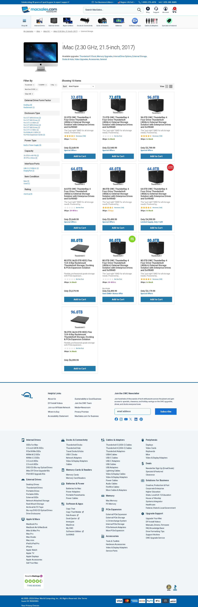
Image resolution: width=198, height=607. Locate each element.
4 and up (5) (28, 194)
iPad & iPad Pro (32, 543)
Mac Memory (111, 501)
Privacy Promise (82, 412)
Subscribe (165, 411)
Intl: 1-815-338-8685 (168, 2)
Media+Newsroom (83, 407)
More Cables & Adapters (116, 490)
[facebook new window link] (116, 419)
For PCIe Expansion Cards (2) (34, 135)
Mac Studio (31, 537)
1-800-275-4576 (149, 2)
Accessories (94, 59)
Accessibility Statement (58, 416)
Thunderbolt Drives (34, 488)
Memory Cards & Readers (79, 470)
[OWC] (39, 10)
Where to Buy (53, 412)
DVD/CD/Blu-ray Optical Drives (39, 467)
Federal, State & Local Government (161, 508)
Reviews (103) (81, 136)
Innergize (70, 522)
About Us (52, 399)
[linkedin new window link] (136, 419)
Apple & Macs (33, 519)
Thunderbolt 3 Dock (87, 56)
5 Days (111, 211)
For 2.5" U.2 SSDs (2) (31, 130)
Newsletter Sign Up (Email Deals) (160, 468)
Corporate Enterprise (155, 488)
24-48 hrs (74, 211)
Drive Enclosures (33, 514)
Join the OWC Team (83, 403)
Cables (69, 464)
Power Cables (72, 498)
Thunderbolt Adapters (115, 451)
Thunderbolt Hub (73, 448)
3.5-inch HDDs (32, 461)
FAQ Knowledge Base (155, 528)
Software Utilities (73, 531)
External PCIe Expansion (116, 514)
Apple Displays (32, 556)
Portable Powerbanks (75, 495)
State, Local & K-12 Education (158, 495)
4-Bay (52, 85)
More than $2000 (30, 89)
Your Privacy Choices (30, 605)
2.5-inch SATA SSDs (35, 448)
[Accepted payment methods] (146, 601)
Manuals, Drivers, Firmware (157, 525)
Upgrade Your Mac (154, 518)
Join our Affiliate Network (59, 407)
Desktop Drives (32, 484)
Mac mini (30, 540)
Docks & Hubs (68, 59)
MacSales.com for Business (87, 416)
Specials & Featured (154, 471)
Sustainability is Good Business (88, 399)
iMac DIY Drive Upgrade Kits (38, 471)
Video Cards (151, 448)
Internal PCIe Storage (115, 524)
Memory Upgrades (105, 56)
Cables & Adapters (115, 440)
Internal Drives (33, 440)
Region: (126, 2)
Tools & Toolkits (112, 541)
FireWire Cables (112, 487)
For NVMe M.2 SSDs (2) (32, 132)
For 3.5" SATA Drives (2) (32, 118)
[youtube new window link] (126, 419)
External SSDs (32, 497)
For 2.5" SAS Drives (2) (32, 127)
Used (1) (27, 184)
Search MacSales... (94, 9)
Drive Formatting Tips (155, 531)
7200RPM (41, 85)
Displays (149, 445)
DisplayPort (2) (29, 171)
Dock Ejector (71, 518)
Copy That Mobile (73, 512)
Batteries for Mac (73, 488)
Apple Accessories (34, 560)
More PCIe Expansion (115, 530)
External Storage (139, 56)
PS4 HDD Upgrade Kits (35, 474)
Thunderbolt (28, 85)
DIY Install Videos (55, 403)
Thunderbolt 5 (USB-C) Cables (119, 445)
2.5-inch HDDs (32, 464)
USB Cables (111, 464)
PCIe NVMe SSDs (33, 451)
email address (124, 411)
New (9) (26, 181)
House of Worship (153, 498)
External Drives (33, 479)
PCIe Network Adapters (116, 527)
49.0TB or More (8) (30, 158)
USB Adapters (112, 467)
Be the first (118, 136)
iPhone (29, 547)
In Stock (111, 139)
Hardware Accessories (115, 544)
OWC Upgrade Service (155, 538)
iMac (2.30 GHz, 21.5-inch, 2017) (65, 31)
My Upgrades (28, 31)
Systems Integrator (154, 501)
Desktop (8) (28, 105)
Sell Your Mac (32, 563)
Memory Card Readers (76, 478)
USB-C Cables (112, 458)
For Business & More (104, 2)
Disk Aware (71, 515)
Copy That (70, 509)
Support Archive (153, 535)
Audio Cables (111, 484)
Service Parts (111, 551)
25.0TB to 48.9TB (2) (31, 156)
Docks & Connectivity (77, 440)
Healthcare (150, 505)
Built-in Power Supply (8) (32, 145)
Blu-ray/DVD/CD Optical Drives (39, 510)
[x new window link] (131, 419)
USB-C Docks (71, 454)
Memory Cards (72, 475)
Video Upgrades (81, 59)
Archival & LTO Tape (34, 507)
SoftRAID (70, 535)
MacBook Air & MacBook (36, 527)
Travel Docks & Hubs (75, 451)
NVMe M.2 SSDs (33, 454)
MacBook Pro (32, 524)
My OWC (69, 528)
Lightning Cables (113, 471)
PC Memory (111, 504)
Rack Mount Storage (35, 504)
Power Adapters (73, 492)
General (103, 59)
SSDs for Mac (32, 445)
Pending (73, 139)
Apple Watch (31, 550)
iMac (38, 31)
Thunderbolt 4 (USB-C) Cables (119, 448)
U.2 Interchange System (116, 521)
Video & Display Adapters (77, 461)
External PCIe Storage (115, 518)
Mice (148, 454)
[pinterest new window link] (141, 419)
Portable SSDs (32, 494)
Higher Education (153, 492)
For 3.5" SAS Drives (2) (32, 120)
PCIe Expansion (114, 509)
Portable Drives (32, 491)
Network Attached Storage (37, 501)
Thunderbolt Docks (74, 445)
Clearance (150, 475)
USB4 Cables (111, 454)
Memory (110, 495)
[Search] (139, 10)
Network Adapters (74, 458)
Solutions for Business (157, 480)
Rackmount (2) (29, 107)
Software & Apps (74, 504)
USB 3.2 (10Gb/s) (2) (31, 168)
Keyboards (150, 451)
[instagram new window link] (121, 419)
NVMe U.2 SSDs (33, 458)
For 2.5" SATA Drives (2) (32, 125)
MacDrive (70, 525)
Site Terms (82, 598)
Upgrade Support (154, 513)
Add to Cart (80, 156)
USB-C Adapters (113, 461)
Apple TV (30, 553)
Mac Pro (29, 534)
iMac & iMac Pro (33, 530)
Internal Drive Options (122, 56)
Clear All (28, 94)
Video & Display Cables (115, 474)
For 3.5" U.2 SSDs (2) (31, 123)
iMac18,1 (46, 31)
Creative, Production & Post (157, 485)
